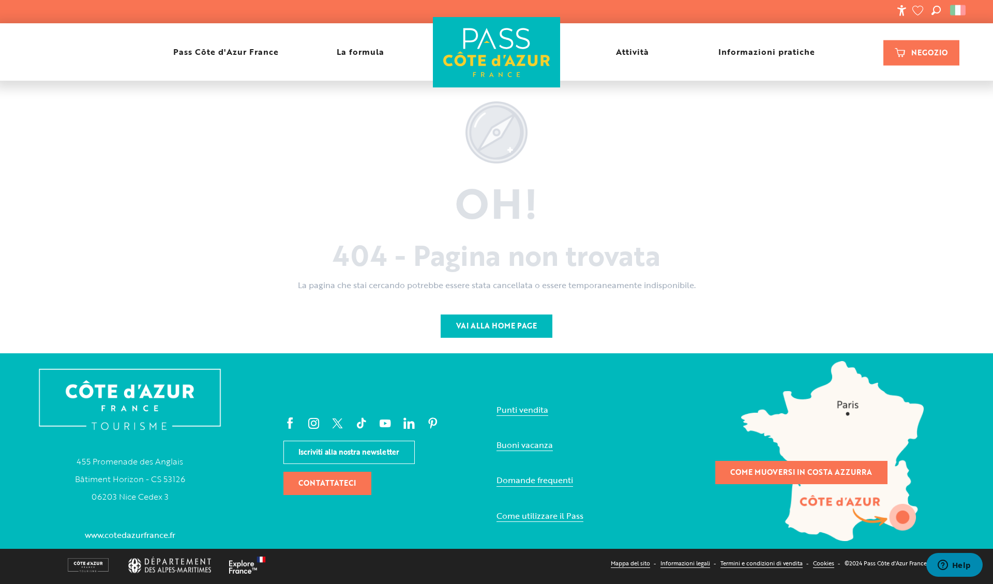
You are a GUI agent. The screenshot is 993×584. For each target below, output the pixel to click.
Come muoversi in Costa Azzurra (801, 472)
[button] (936, 10)
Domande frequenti (534, 480)
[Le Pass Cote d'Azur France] (496, 52)
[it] (958, 10)
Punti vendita (522, 410)
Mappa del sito (630, 563)
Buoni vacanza (524, 445)
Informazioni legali (685, 563)
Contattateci (327, 482)
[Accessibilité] (901, 10)
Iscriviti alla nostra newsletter (348, 451)
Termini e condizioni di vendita (761, 563)
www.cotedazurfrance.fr (130, 535)
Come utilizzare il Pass (539, 516)
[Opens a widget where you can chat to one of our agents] (954, 566)
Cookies (823, 563)
